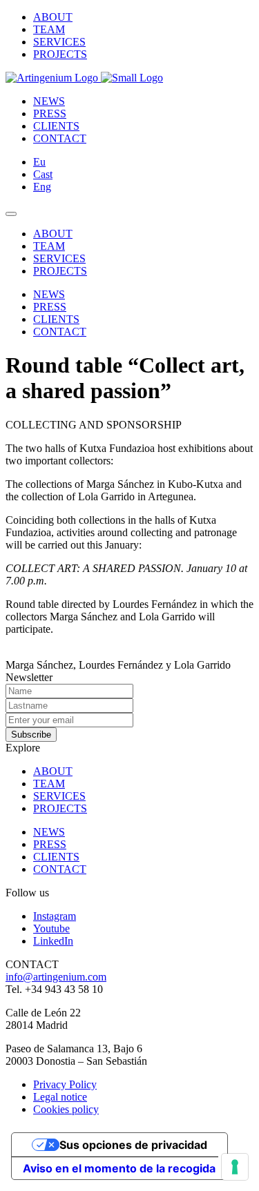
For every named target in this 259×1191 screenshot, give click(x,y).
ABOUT (53, 17)
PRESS (49, 113)
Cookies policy (66, 1109)
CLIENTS (56, 126)
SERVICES (59, 42)
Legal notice (60, 1097)
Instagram (54, 916)
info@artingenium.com (56, 977)
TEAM (49, 29)
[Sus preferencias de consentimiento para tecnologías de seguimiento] (235, 1167)
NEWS (49, 101)
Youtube (51, 928)
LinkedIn (53, 941)
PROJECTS (60, 54)
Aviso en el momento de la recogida (119, 1168)
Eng (42, 187)
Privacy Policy (65, 1084)
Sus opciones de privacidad (133, 1145)
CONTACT (59, 138)
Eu (39, 162)
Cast (42, 174)
